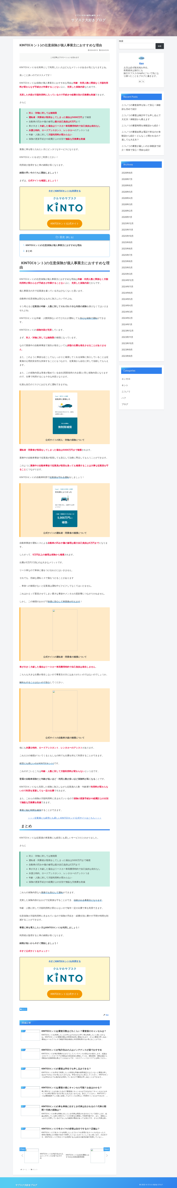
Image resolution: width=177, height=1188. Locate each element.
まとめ (29, 251)
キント (24, 1009)
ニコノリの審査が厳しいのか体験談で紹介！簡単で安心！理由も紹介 (141, 148)
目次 (62, 237)
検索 (121, 41)
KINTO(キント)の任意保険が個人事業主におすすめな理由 (54, 245)
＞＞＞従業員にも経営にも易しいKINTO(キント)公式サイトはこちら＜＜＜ (64, 818)
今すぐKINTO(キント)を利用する (65, 191)
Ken (141, 63)
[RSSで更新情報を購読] (143, 81)
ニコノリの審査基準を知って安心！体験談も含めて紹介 (141, 107)
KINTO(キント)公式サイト (65, 223)
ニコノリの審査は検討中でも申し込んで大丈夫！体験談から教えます (141, 117)
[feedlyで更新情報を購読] (139, 81)
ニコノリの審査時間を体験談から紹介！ (141, 125)
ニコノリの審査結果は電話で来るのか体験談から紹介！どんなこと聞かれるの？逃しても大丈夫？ (141, 136)
